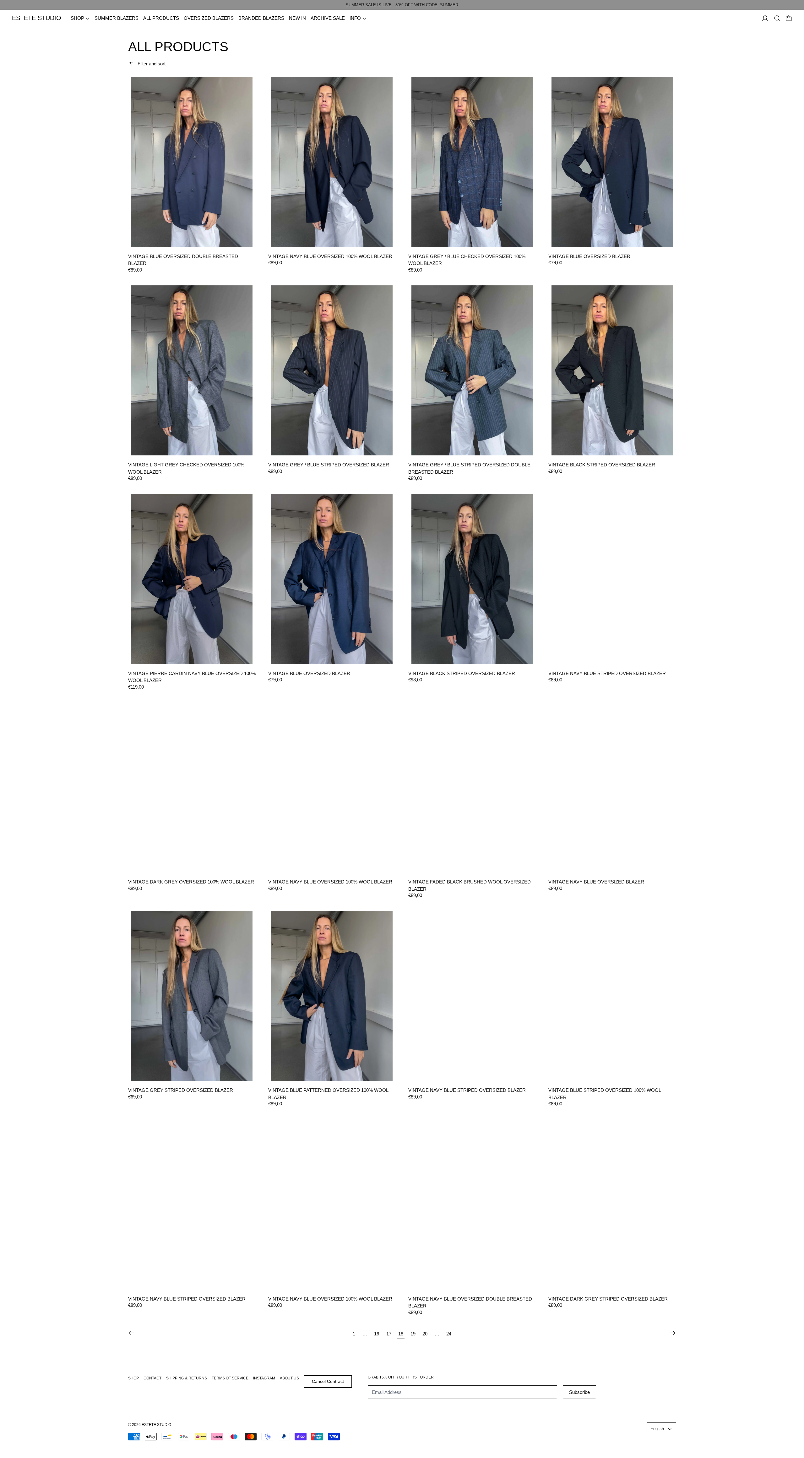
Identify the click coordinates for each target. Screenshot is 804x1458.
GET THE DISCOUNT (445, 784)
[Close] (479, 666)
